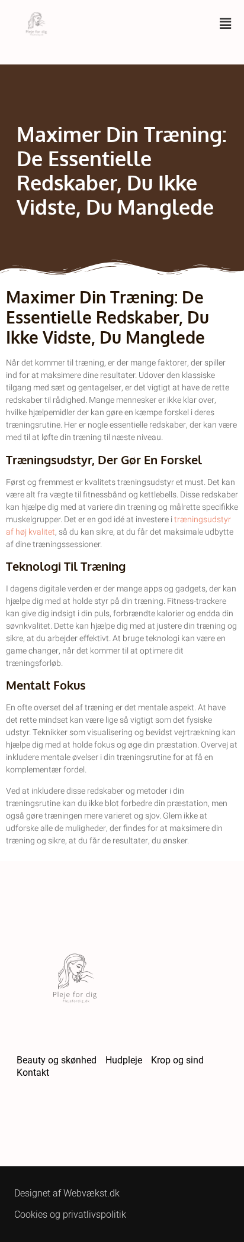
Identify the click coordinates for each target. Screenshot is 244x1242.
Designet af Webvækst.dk (67, 1193)
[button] (226, 23)
